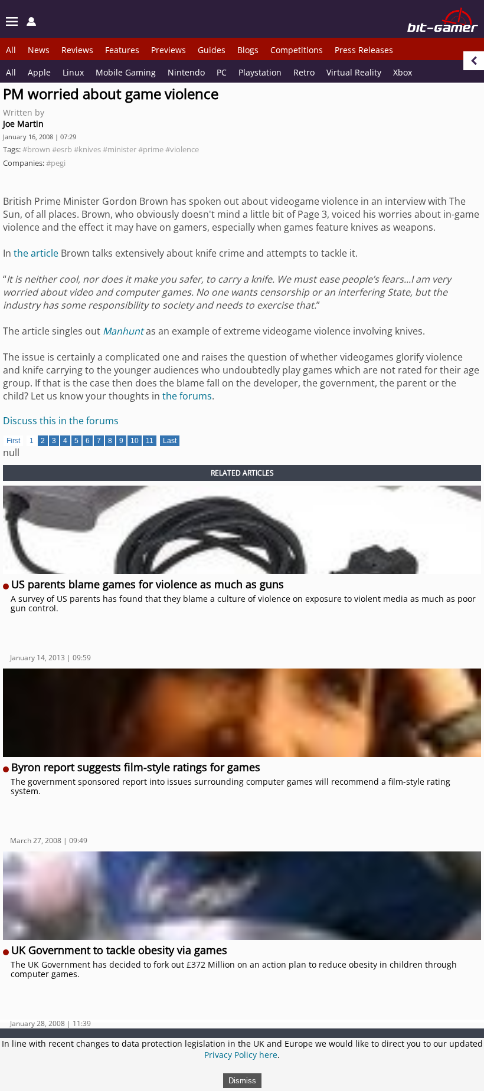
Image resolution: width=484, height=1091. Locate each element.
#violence (182, 149)
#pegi (56, 163)
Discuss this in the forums (61, 420)
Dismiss (242, 1080)
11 (149, 441)
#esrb (62, 149)
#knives (87, 149)
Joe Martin (23, 123)
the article (36, 253)
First (13, 441)
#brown (36, 149)
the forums (187, 395)
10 (134, 441)
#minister (119, 149)
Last (169, 441)
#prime (150, 149)
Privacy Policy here (240, 1054)
